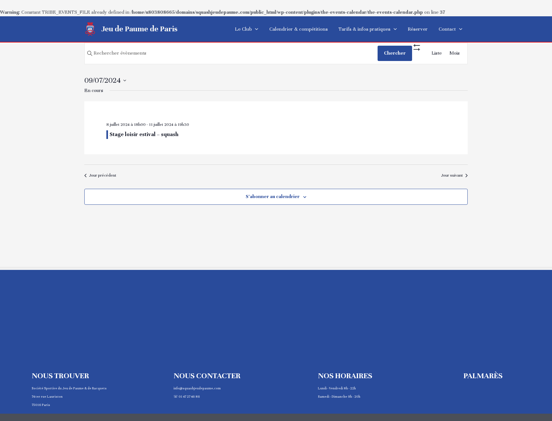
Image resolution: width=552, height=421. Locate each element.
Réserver (418, 29)
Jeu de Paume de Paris (139, 29)
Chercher (395, 53)
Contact (447, 29)
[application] (255, 29)
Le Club (243, 29)
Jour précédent (102, 175)
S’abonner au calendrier (273, 196)
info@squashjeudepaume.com (197, 388)
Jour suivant (452, 175)
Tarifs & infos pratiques (364, 29)
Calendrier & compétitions (298, 29)
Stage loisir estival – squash (144, 134)
